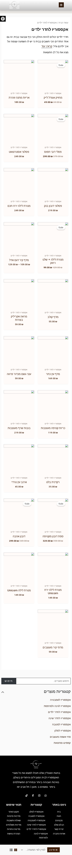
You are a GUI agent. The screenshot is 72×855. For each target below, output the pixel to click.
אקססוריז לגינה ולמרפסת (57, 706)
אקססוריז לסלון (62, 730)
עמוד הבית (63, 22)
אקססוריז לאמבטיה (60, 699)
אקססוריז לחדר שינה (60, 718)
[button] (3, 19)
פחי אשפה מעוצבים (60, 736)
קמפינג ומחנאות (62, 742)
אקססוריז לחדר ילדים (59, 712)
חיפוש (9, 680)
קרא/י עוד (46, 46)
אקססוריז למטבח (61, 724)
